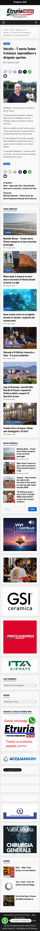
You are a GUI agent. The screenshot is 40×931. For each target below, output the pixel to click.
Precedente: (20, 185)
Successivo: (20, 196)
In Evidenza (17, 346)
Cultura (6, 861)
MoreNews (21, 928)
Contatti (32, 920)
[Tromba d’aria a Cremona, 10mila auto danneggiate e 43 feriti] (20, 414)
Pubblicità (23, 920)
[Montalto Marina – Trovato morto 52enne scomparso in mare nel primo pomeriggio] (20, 224)
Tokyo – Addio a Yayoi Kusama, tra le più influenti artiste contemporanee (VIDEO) (25, 869)
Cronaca (6, 44)
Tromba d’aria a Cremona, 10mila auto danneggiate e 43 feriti (18, 429)
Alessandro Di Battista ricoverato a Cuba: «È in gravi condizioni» (19, 354)
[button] (3, 22)
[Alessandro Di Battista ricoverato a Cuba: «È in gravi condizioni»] (20, 338)
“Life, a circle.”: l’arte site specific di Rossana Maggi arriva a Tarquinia (25, 883)
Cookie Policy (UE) (10, 920)
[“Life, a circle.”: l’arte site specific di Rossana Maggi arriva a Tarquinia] (8, 886)
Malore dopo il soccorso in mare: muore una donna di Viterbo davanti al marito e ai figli (19, 279)
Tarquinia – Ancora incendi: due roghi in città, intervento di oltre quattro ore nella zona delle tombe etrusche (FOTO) (9, 482)
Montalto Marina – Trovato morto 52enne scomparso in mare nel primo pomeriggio (19, 241)
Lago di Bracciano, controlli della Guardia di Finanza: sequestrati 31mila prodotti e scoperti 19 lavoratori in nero (18, 391)
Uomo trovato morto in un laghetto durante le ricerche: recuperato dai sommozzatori (19, 317)
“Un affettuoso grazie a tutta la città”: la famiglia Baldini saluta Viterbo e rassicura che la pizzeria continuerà (9, 497)
